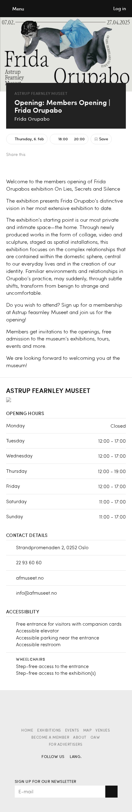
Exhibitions (49, 730)
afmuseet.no (30, 577)
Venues (102, 730)
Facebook (34, 155)
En (85, 766)
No (75, 766)
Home (27, 730)
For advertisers (66, 745)
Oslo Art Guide (66, 8)
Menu (18, 8)
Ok (111, 792)
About (80, 738)
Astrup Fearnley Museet (40, 93)
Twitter (45, 155)
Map (87, 730)
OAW (95, 738)
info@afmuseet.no (36, 592)
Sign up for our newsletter (45, 782)
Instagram (57, 766)
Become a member (50, 738)
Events (72, 730)
